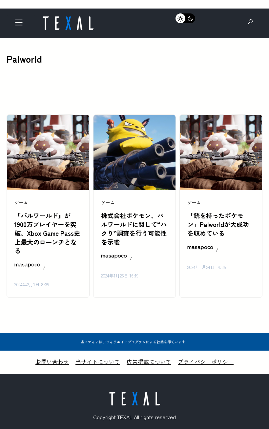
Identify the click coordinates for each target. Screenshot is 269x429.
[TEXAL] (68, 19)
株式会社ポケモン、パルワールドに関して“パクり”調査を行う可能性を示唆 (134, 229)
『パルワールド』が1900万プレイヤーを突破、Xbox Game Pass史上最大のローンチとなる (47, 233)
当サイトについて (97, 362)
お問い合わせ (52, 362)
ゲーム (21, 202)
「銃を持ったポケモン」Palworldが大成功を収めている (218, 224)
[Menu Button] (21, 24)
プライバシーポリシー (206, 362)
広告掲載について (149, 362)
